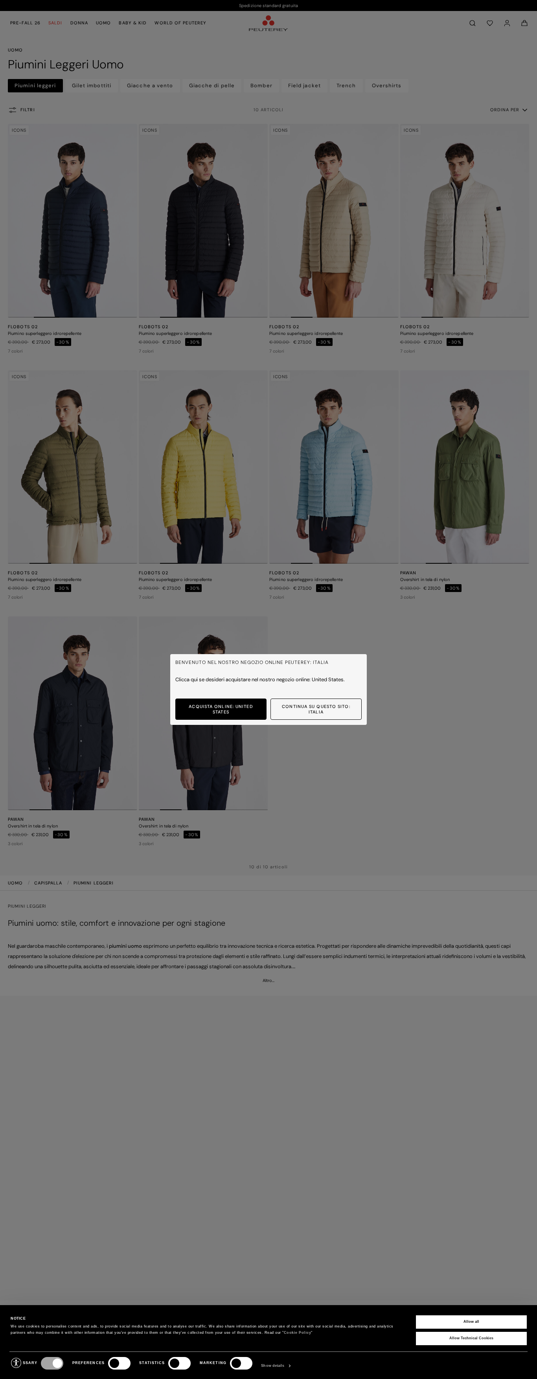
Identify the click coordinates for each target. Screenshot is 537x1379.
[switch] (119, 1363)
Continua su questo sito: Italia (316, 709)
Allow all (471, 1322)
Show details (272, 1366)
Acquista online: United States (221, 709)
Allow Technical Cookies (471, 1338)
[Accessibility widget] (16, 1363)
